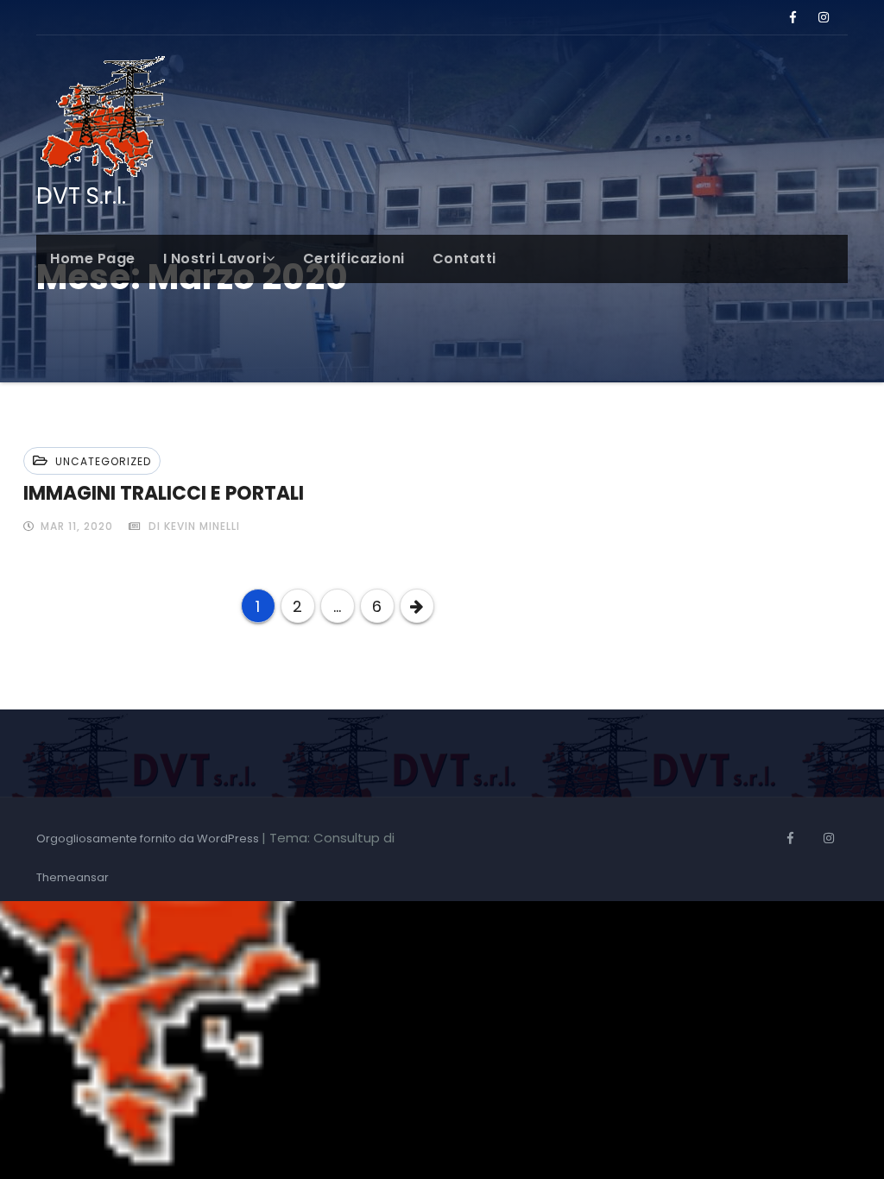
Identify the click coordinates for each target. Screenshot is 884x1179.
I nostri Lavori (215, 258)
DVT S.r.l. (81, 195)
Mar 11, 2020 (75, 526)
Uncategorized (103, 461)
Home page (93, 258)
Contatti (464, 258)
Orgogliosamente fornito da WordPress (149, 838)
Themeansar (72, 877)
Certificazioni (354, 258)
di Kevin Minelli (192, 526)
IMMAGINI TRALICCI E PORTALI (163, 493)
